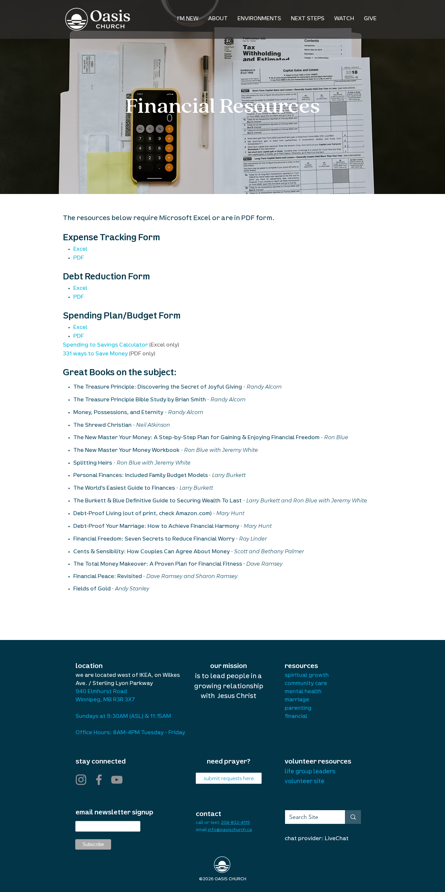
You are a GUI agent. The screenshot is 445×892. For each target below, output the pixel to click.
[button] (218, 19)
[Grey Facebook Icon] (99, 780)
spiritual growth (307, 676)
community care (306, 684)
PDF (78, 258)
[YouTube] (117, 780)
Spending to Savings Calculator (106, 346)
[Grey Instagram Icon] (81, 780)
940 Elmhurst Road (101, 692)
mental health (303, 692)
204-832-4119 (235, 823)
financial (296, 717)
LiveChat (337, 839)
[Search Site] (353, 817)
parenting (298, 709)
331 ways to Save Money (96, 354)
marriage (297, 700)
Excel (80, 250)
